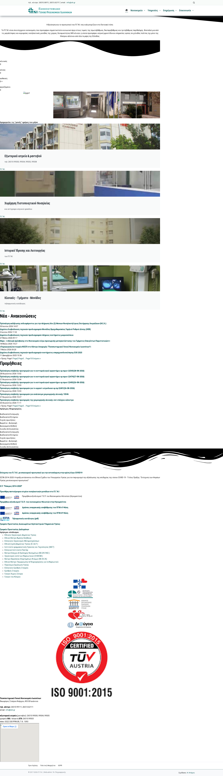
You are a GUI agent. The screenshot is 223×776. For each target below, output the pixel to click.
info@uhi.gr (71, 2)
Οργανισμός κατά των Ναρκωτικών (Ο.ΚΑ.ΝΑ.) (24, 556)
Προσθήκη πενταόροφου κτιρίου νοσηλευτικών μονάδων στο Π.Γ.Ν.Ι (29, 492)
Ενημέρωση (168, 10)
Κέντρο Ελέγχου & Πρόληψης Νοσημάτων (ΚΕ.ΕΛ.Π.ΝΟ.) (27, 553)
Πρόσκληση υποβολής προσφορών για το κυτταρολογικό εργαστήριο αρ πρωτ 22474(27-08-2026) (42, 377)
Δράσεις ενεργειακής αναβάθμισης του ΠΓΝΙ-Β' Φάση (45, 513)
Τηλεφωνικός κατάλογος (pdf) (25, 519)
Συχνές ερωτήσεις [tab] (7, 420)
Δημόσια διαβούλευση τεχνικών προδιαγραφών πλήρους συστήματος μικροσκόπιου (36, 335)
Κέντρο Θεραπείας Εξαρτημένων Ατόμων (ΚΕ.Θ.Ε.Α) (26, 559)
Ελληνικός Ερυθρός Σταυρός (16, 568)
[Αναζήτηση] (194, 2)
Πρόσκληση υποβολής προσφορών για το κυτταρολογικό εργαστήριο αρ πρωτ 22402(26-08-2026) (42, 382)
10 (29, 358)
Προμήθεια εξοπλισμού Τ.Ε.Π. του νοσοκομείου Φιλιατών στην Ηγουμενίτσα (33, 502)
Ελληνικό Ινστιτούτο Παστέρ (16, 550)
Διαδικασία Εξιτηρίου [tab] (9, 417)
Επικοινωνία (185, 10)
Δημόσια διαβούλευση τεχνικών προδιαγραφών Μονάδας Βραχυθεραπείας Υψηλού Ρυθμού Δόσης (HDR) (45, 329)
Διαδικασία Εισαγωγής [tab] (9, 414)
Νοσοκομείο (137, 10)
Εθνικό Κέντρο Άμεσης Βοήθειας (18, 538)
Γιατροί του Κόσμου (13, 577)
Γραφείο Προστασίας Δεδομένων (14, 529)
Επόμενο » (37, 358)
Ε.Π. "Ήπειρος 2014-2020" (11, 486)
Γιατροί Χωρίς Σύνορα (14, 574)
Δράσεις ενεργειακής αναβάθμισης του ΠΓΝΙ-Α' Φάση (45, 507)
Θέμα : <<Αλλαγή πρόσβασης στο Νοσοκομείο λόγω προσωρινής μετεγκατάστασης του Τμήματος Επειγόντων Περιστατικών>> (55, 341)
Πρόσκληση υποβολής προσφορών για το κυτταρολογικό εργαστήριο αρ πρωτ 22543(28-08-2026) (42, 371)
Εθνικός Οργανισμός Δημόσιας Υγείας (20, 535)
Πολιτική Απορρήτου (47, 765)
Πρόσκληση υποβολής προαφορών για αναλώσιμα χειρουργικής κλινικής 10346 (34, 394)
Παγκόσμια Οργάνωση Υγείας (17, 565)
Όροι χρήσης (33, 765)
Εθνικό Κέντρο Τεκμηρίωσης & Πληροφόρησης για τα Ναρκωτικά (31, 562)
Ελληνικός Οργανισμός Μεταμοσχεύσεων (22, 541)
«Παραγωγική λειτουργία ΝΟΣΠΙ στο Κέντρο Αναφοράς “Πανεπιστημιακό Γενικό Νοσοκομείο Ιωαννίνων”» (45, 347)
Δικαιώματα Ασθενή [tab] (8, 426)
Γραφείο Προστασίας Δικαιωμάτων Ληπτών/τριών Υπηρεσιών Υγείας (30, 524)
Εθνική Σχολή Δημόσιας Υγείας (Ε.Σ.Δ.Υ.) (21, 544)
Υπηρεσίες (153, 10)
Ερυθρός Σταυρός (12, 571)
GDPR (60, 765)
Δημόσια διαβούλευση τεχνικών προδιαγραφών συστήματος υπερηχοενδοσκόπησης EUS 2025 (41, 353)
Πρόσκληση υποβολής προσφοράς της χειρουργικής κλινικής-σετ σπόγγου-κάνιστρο (37, 400)
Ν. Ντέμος (191, 773)
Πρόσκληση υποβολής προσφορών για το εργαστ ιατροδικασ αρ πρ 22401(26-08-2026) (37, 388)
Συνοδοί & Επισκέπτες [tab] (9, 429)
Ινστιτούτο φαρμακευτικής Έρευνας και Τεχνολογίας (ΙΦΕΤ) (29, 547)
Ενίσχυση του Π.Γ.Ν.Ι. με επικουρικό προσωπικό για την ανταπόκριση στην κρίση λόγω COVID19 (41, 473)
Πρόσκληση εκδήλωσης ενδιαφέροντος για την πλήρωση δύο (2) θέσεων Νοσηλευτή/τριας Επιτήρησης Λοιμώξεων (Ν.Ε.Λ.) (53, 323)
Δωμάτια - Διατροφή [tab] (8, 423)
